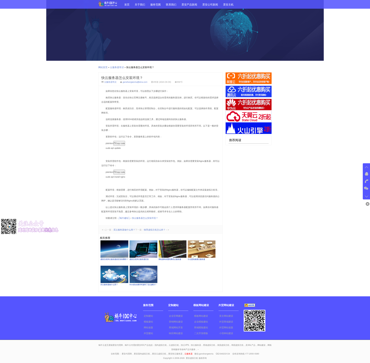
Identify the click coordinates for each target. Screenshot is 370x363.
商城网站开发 (176, 327)
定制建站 (148, 315)
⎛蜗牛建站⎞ (124, 217)
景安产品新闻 (189, 4)
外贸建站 (148, 333)
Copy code (120, 143)
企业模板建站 (201, 321)
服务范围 (155, 4)
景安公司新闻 (210, 4)
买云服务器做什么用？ (124, 229)
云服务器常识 (117, 67)
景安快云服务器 (175, 353)
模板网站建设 (201, 315)
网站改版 (148, 327)
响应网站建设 (176, 333)
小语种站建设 (226, 333)
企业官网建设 (176, 315)
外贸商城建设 (226, 321)
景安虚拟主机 (192, 357)
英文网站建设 (226, 315)
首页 (127, 4)
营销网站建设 (176, 321)
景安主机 (228, 4)
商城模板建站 (201, 327)
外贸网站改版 (226, 327)
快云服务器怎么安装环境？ (122, 77)
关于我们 (140, 4)
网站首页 (103, 67)
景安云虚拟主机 (159, 353)
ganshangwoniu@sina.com (135, 81)
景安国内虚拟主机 (142, 353)
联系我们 (171, 4)
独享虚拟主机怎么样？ (154, 229)
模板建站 (148, 321)
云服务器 (188, 353)
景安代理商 (127, 353)
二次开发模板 (201, 333)
